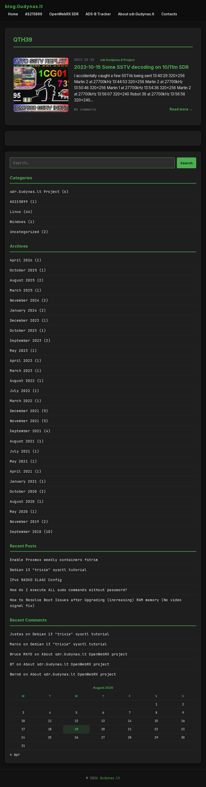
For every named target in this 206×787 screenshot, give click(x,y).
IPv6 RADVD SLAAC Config (36, 579)
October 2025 (23, 270)
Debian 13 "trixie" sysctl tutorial (48, 569)
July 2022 (20, 390)
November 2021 (24, 420)
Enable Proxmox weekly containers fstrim (54, 559)
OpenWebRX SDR (64, 14)
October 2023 (23, 330)
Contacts (169, 14)
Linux (15, 211)
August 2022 (22, 380)
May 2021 (19, 461)
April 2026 (21, 260)
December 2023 (24, 320)
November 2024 (24, 300)
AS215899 (33, 14)
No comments (85, 109)
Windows (18, 221)
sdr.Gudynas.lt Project (117, 60)
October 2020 (23, 491)
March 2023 (21, 370)
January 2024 (23, 310)
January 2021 (23, 481)
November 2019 (24, 521)
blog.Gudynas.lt (24, 6)
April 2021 (21, 471)
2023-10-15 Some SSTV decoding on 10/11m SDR (131, 67)
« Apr (15, 754)
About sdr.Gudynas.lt (136, 14)
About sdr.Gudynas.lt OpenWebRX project (84, 654)
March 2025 (21, 290)
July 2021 (20, 451)
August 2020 (22, 501)
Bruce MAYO (21, 654)
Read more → (181, 109)
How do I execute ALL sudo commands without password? (68, 589)
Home (13, 14)
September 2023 (25, 340)
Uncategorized (24, 231)
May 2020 (19, 511)
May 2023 (19, 350)
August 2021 (22, 441)
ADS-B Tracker (98, 14)
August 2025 (22, 280)
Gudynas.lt (110, 778)
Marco (15, 644)
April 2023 (21, 360)
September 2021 (25, 430)
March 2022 (21, 400)
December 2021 (24, 410)
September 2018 (25, 531)
